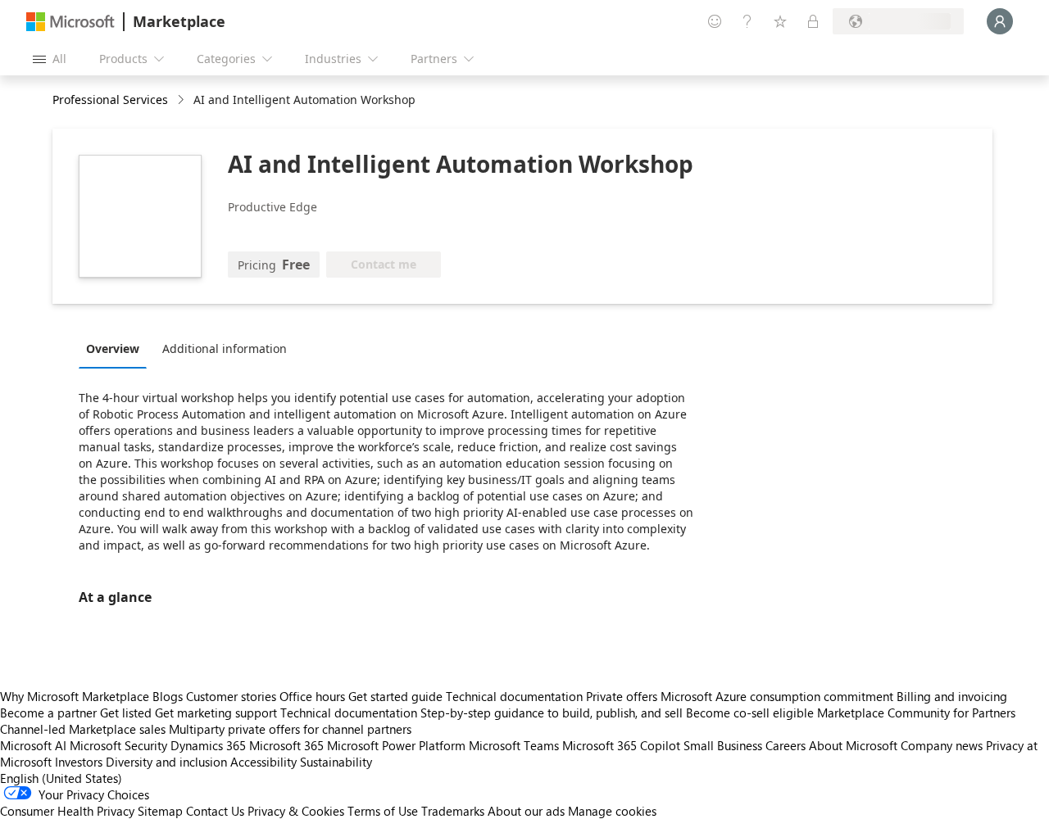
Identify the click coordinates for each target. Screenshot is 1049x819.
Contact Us (215, 811)
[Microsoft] (70, 21)
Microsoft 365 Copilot (621, 745)
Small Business (722, 745)
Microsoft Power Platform (396, 745)
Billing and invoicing (952, 696)
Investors (78, 761)
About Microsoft (853, 745)
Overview (112, 348)
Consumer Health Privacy (67, 811)
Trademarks (452, 811)
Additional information (224, 348)
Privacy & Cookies (295, 811)
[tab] (117, 348)
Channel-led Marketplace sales (83, 729)
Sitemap (160, 811)
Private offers (621, 696)
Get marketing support (216, 712)
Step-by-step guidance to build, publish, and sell (551, 712)
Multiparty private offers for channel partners (290, 729)
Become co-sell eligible (750, 712)
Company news (942, 745)
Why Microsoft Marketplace (74, 696)
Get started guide (395, 696)
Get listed (126, 712)
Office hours (312, 696)
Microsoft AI (33, 745)
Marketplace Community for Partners (916, 712)
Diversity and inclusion (166, 761)
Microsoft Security (118, 745)
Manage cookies (612, 811)
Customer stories (231, 696)
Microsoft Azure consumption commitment (779, 696)
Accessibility (263, 761)
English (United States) (61, 778)
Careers (785, 745)
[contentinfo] (182, 100)
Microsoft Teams (514, 745)
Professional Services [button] (110, 99)
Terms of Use (382, 811)
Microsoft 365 (286, 745)
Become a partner (48, 712)
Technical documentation (514, 696)
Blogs (167, 696)
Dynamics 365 (208, 745)
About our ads (526, 811)
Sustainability (336, 761)
